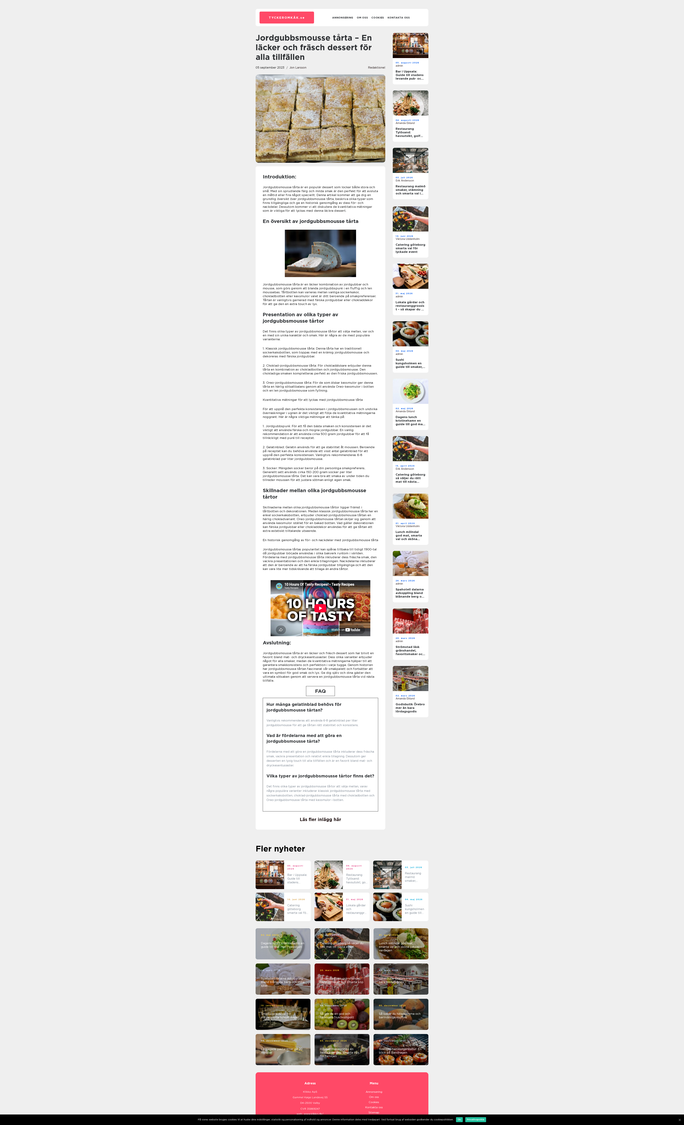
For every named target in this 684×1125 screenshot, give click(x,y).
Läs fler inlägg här (320, 819)
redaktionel (376, 67)
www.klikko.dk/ (313, 1114)
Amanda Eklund (405, 123)
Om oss (362, 17)
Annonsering (342, 17)
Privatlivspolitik (475, 1119)
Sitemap (374, 1112)
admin (399, 65)
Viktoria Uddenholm (408, 239)
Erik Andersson (405, 180)
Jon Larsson (297, 67)
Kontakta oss (399, 17)
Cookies (377, 17)
